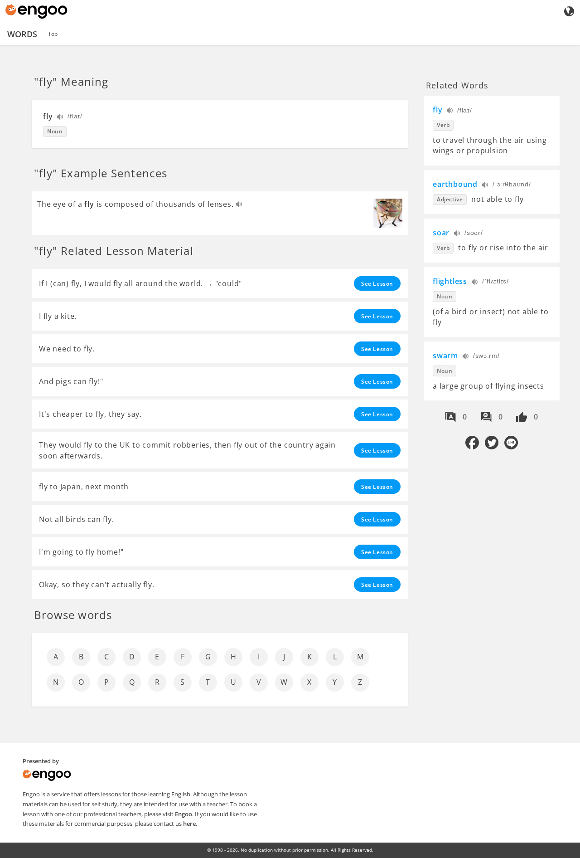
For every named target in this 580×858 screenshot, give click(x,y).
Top (53, 34)
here (189, 823)
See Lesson (377, 284)
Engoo (183, 814)
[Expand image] (387, 213)
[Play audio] (60, 117)
